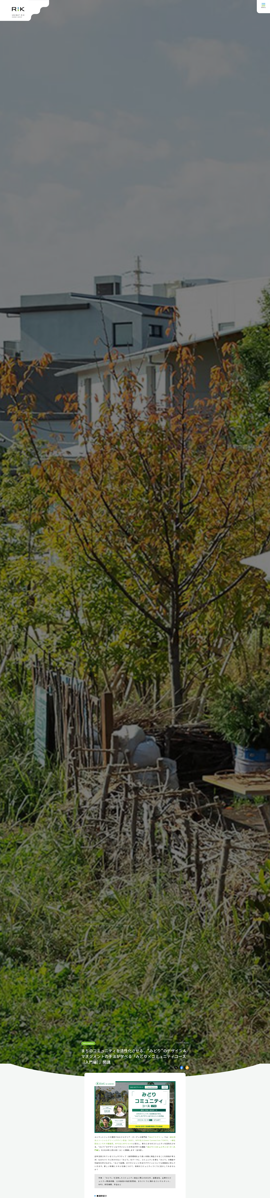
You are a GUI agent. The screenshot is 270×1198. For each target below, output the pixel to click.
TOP (71, 926)
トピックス (81, 926)
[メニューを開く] (263, 6)
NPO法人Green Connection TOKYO (152, 1140)
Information (88, 1043)
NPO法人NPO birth (124, 1143)
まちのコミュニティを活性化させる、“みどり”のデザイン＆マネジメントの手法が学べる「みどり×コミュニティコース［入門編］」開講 (112, 926)
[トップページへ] (18, 10)
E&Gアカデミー (155, 1137)
